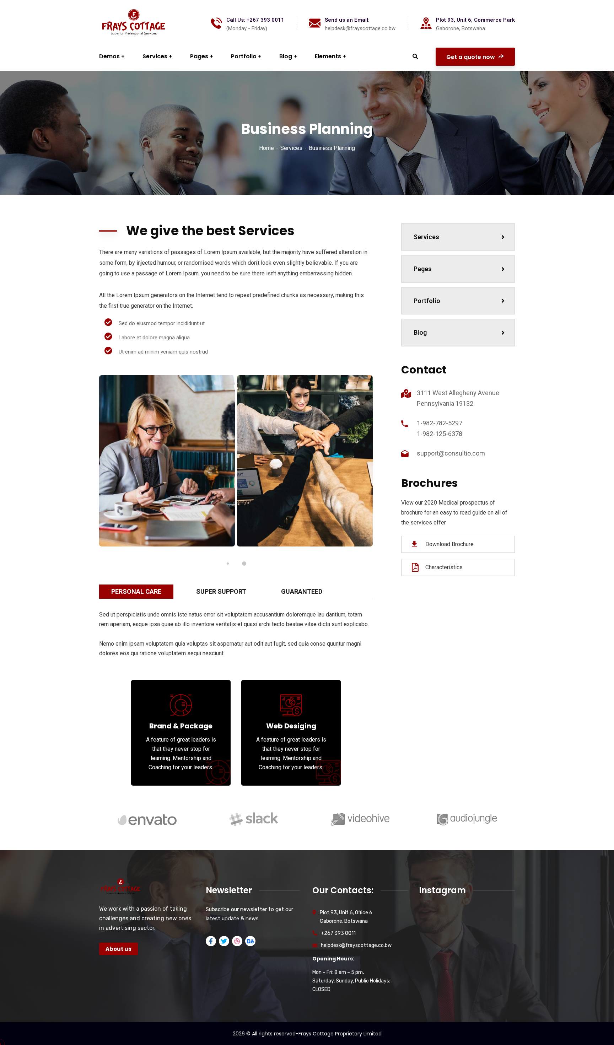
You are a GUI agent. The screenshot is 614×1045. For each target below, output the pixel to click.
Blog (420, 332)
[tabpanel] (167, 461)
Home (266, 148)
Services (291, 148)
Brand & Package (180, 726)
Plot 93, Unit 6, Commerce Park (475, 20)
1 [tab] (228, 563)
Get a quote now (471, 57)
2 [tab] (244, 563)
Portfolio (427, 301)
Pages (423, 269)
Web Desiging (291, 726)
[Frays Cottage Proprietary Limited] (133, 23)
